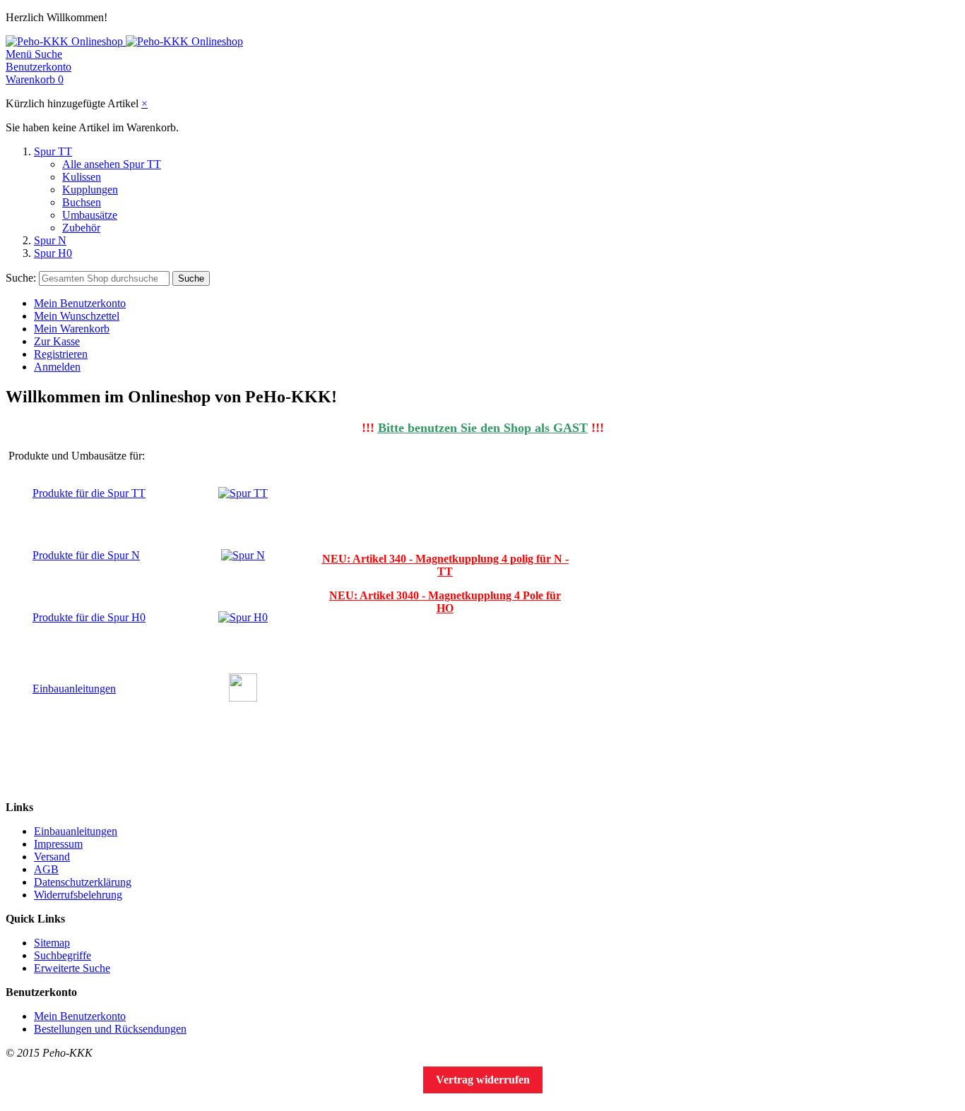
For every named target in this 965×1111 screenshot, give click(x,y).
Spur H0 (53, 253)
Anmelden (57, 367)
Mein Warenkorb (71, 329)
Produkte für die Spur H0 (89, 617)
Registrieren (61, 354)
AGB (46, 869)
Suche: (21, 278)
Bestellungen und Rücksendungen (110, 1029)
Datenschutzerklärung (82, 882)
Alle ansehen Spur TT (111, 164)
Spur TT (53, 151)
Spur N (50, 240)
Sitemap (52, 943)
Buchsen (81, 202)
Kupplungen (90, 190)
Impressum (58, 844)
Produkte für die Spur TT (89, 493)
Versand (52, 857)
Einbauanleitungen (74, 689)
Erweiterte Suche (72, 968)
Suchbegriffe (62, 955)
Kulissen (81, 177)
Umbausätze (89, 215)
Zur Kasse (57, 341)
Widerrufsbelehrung (78, 895)
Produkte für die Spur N (86, 555)
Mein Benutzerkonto (80, 303)
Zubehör (81, 228)
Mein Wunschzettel (76, 316)
